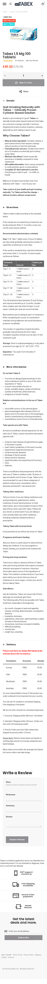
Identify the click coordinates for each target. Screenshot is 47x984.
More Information (16, 367)
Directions (12, 207)
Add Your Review (32, 61)
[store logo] (23, 4)
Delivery (11, 644)
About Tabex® (6, 955)
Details (10, 100)
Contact (4, 957)
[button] (5, 75)
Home (5, 12)
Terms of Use (17, 955)
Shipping (38, 955)
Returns (11, 957)
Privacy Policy (29, 955)
